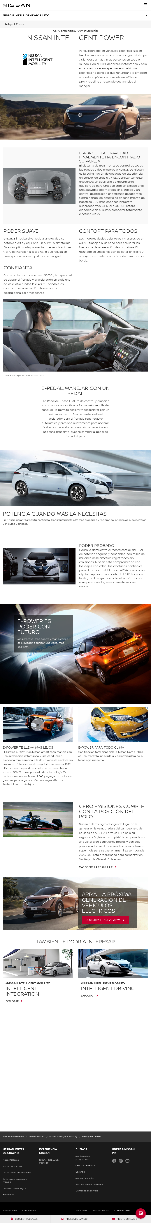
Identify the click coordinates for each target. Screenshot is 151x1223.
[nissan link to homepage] (16, 5)
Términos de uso (100, 1210)
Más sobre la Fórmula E (96, 867)
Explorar (12, 1001)
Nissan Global (10, 1210)
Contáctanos (29, 1210)
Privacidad (81, 1210)
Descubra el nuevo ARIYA (103, 920)
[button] (145, 5)
